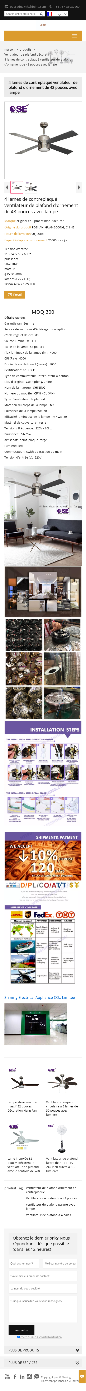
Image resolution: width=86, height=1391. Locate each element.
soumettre (21, 1330)
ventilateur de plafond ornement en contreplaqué (51, 1190)
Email (15, 294)
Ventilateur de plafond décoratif (26, 54)
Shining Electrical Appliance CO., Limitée (39, 997)
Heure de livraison (18, 234)
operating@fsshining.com (28, 7)
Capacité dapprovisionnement (26, 240)
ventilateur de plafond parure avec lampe (50, 1207)
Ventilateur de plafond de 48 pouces (51, 1198)
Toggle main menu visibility (74, 36)
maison (9, 49)
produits (26, 49)
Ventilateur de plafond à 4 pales (48, 1215)
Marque (10, 221)
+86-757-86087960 (67, 7)
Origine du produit (18, 227)
